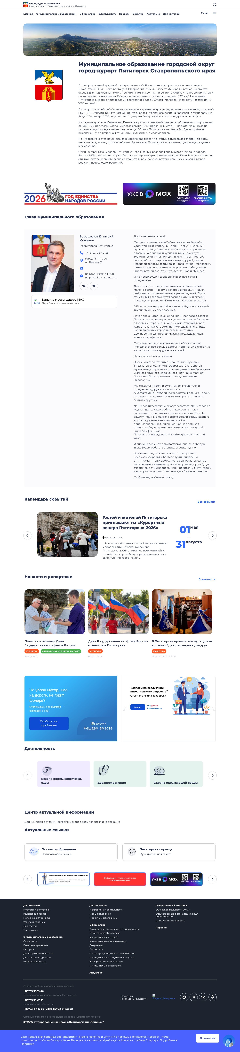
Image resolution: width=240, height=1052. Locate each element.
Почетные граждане (35, 945)
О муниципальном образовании (56, 13)
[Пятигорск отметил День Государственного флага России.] (54, 611)
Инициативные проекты (170, 920)
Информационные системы (106, 961)
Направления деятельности (106, 909)
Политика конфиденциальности (134, 997)
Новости (124, 13)
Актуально (153, 13)
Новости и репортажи (36, 909)
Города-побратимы (34, 961)
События (138, 13)
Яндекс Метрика (89, 1036)
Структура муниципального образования (114, 929)
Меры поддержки (100, 913)
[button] (27, 535)
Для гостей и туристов (37, 957)
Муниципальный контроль (105, 965)
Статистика (96, 949)
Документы (96, 945)
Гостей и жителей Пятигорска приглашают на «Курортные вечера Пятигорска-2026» (135, 522)
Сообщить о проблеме (49, 723)
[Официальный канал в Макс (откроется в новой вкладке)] (184, 997)
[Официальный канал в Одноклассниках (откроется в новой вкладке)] (212, 997)
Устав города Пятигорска (104, 933)
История (28, 949)
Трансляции (30, 930)
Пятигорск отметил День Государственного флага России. (50, 643)
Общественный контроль (171, 905)
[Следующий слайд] (214, 709)
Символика (30, 941)
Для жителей (171, 13)
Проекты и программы (103, 917)
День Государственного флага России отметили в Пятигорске (118, 643)
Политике (27, 1043)
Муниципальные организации (107, 941)
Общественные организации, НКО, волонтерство (177, 915)
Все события (207, 501)
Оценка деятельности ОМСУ (173, 909)
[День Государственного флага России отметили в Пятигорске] (118, 611)
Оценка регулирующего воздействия (112, 953)
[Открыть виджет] (229, 1041)
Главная (28, 13)
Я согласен (207, 1038)
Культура (32, 651)
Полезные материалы (36, 917)
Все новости (207, 579)
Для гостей (30, 926)
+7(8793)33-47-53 (33, 1000)
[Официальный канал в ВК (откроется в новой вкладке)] (203, 997)
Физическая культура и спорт (61, 651)
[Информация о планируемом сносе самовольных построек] (63, 879)
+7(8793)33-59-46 (33, 991)
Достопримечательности (38, 953)
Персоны (161, 927)
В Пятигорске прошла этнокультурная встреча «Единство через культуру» (182, 643)
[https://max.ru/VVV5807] (120, 879)
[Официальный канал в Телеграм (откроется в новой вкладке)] (194, 997)
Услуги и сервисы (34, 921)
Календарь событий (35, 913)
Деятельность (107, 13)
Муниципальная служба (103, 937)
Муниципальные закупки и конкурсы (111, 957)
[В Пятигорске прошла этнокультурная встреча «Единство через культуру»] (182, 611)
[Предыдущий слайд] (124, 709)
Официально (88, 13)
